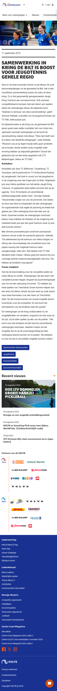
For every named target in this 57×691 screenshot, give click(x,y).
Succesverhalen (10, 361)
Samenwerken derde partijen (15, 347)
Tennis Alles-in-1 (8, 580)
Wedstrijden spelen (10, 576)
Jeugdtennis (8, 354)
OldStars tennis (8, 560)
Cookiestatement (9, 675)
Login (48, 5)
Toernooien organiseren (12, 612)
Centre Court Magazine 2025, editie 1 (17, 643)
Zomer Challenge (9, 553)
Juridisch (6, 616)
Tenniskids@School (10, 556)
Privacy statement (9, 669)
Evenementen (50, 15)
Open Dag (6, 549)
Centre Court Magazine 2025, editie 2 (17, 635)
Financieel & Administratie (13, 620)
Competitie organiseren (12, 600)
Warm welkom (8, 572)
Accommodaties (9, 608)
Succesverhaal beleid (12, 368)
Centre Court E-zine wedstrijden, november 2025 (22, 639)
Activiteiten (6, 584)
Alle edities (6, 631)
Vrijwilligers (6, 604)
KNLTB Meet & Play (10, 545)
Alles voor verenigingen (13, 15)
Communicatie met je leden (13, 588)
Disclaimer (6, 680)
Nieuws (35, 15)
